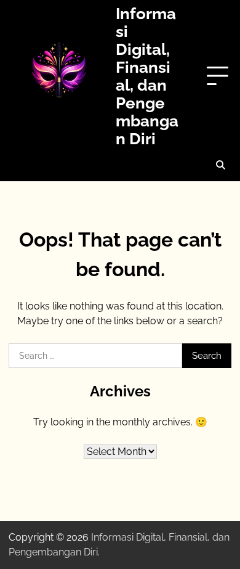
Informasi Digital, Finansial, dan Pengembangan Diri (147, 76)
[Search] (220, 165)
